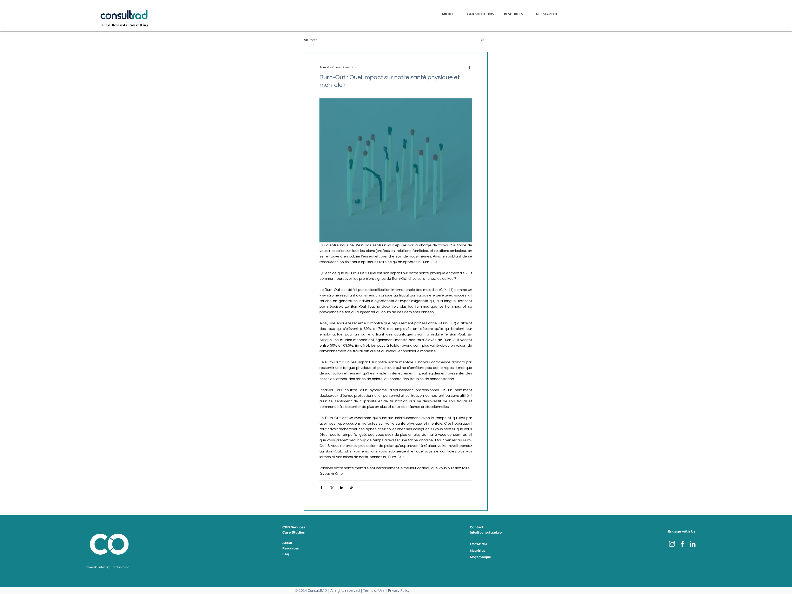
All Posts (310, 39)
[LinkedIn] (692, 544)
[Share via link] (352, 487)
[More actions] (469, 67)
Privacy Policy (399, 590)
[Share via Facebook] (321, 487)
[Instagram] (672, 544)
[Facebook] (682, 544)
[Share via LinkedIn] (342, 487)
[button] (480, 14)
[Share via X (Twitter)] (332, 487)
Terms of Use (374, 590)
